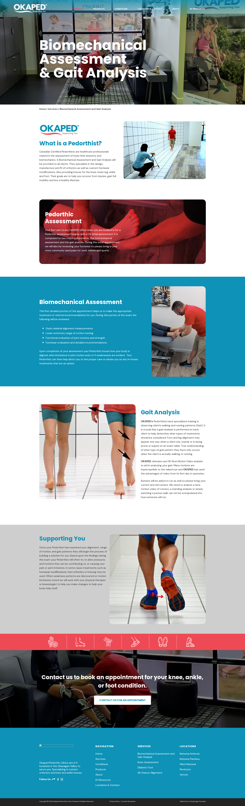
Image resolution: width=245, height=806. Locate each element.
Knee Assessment (148, 762)
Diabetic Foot (145, 767)
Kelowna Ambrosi (190, 753)
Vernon (184, 774)
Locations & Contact (150, 9)
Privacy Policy (115, 801)
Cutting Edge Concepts (197, 801)
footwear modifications (52, 572)
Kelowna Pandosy (190, 759)
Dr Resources (103, 779)
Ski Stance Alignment (150, 772)
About (176, 9)
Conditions (121, 9)
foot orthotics (76, 572)
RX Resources (197, 9)
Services (78, 9)
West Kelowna (188, 764)
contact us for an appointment (122, 700)
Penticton (185, 769)
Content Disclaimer (128, 801)
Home (42, 109)
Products (99, 9)
